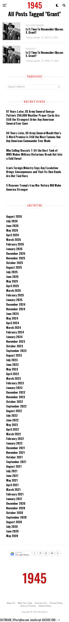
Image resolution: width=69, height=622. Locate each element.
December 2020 (15, 503)
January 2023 (14, 388)
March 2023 (13, 378)
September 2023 (16, 351)
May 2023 (12, 369)
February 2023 (15, 383)
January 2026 (14, 249)
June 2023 (12, 364)
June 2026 (12, 226)
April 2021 (12, 485)
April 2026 (12, 235)
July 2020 (12, 526)
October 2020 (14, 513)
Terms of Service (28, 605)
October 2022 (14, 401)
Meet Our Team (25, 602)
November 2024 (15, 309)
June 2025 (12, 277)
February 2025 (15, 295)
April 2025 (12, 286)
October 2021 (14, 457)
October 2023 (14, 346)
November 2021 (15, 452)
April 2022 (12, 429)
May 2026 (12, 230)
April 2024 (12, 323)
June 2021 (12, 476)
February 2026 (15, 244)
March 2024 (13, 327)
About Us (11, 602)
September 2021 (16, 462)
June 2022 (12, 420)
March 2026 (13, 239)
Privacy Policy (56, 602)
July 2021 (11, 471)
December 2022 (15, 392)
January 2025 (14, 300)
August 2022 (14, 411)
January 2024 (14, 337)
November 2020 (15, 508)
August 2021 (14, 466)
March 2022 (13, 434)
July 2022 (12, 415)
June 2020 (12, 531)
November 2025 (15, 258)
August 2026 (14, 216)
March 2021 (13, 489)
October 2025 (14, 263)
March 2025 (13, 290)
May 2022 (12, 425)
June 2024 (12, 314)
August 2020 (14, 522)
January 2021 (14, 499)
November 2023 (15, 341)
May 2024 (12, 318)
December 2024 (15, 304)
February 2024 (15, 332)
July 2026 (12, 221)
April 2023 (12, 374)
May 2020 (12, 536)
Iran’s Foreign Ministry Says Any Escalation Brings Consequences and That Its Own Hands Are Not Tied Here (33, 172)
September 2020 (16, 517)
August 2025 (14, 267)
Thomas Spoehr (33, 37)
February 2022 (15, 439)
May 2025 (12, 281)
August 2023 (14, 355)
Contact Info (41, 602)
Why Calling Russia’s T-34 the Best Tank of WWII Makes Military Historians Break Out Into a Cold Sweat (34, 154)
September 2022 (16, 406)
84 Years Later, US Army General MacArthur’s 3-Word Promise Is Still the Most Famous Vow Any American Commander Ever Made (33, 137)
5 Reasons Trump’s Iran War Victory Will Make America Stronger (33, 187)
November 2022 (15, 397)
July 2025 (12, 272)
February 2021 (15, 494)
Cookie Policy (44, 605)
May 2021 (12, 480)
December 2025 (15, 253)
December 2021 (15, 448)
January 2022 (14, 443)
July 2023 (12, 360)
